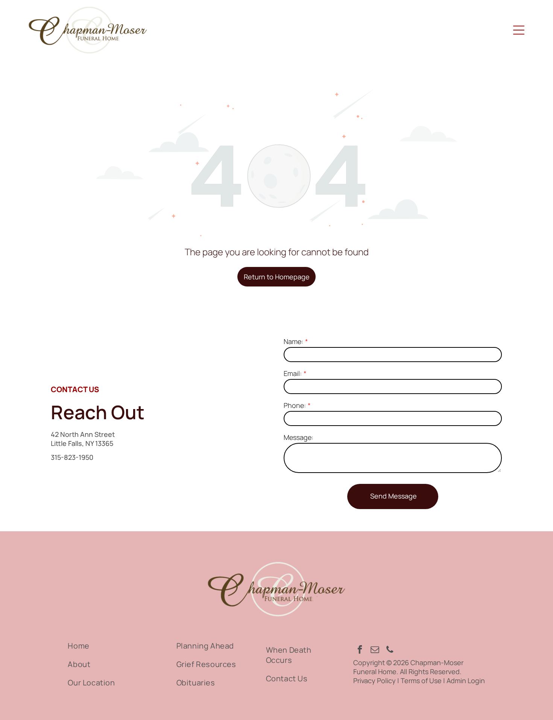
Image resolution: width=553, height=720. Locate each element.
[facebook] (359, 650)
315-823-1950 (72, 457)
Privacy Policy (374, 680)
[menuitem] (114, 646)
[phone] (390, 650)
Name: (293, 341)
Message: (298, 437)
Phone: (295, 405)
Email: (293, 373)
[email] (374, 650)
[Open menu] (518, 30)
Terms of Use (421, 680)
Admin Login (466, 680)
